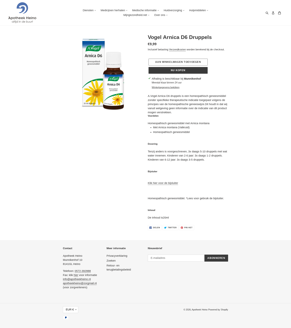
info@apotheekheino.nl (77, 279)
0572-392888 (83, 270)
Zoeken (111, 260)
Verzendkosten (177, 49)
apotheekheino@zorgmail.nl (80, 283)
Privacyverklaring (117, 255)
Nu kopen (178, 70)
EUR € (70, 309)
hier (76, 275)
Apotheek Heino (199, 309)
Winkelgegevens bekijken (165, 87)
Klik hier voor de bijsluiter (163, 183)
